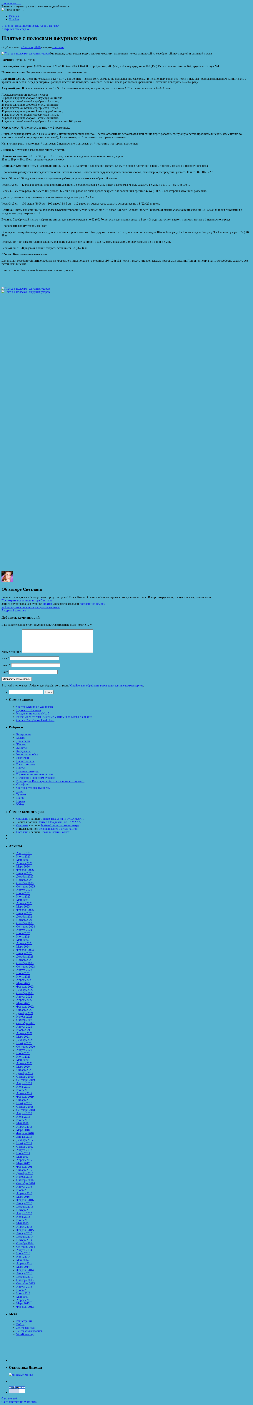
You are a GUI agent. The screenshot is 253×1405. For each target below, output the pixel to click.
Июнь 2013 (23, 1293)
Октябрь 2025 (25, 883)
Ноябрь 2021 (24, 1016)
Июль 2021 (23, 1029)
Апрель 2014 (24, 1263)
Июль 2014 (23, 1253)
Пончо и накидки (27, 771)
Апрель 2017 (24, 1160)
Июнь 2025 (23, 896)
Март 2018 (23, 1130)
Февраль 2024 (25, 949)
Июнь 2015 (23, 1220)
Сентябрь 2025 (25, 886)
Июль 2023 (23, 973)
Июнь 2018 (23, 1120)
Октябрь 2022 (25, 993)
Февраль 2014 (25, 1270)
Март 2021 (23, 1036)
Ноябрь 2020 (24, 1043)
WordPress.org (25, 1334)
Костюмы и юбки (27, 754)
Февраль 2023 (25, 986)
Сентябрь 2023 (25, 966)
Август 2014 (24, 1250)
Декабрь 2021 (24, 1013)
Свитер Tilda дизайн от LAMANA (62, 818)
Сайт (4, 672)
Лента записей (25, 1327)
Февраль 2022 (25, 1006)
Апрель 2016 (24, 1193)
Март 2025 (23, 906)
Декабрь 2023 (24, 956)
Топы (19, 791)
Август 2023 (24, 969)
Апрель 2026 (24, 863)
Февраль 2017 (25, 1166)
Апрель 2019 (24, 1093)
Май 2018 (22, 1123)
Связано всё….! (11, 3)
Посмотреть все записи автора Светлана (28, 600)
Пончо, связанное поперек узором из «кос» (30, 25)
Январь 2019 (24, 1100)
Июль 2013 (23, 1290)
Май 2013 (22, 1296)
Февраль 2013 (25, 1306)
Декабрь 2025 (24, 876)
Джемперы (23, 741)
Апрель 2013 (24, 1300)
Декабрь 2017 (24, 1140)
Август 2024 (24, 929)
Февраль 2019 (25, 1096)
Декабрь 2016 (24, 1173)
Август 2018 (24, 1113)
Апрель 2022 (24, 999)
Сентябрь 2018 (25, 1110)
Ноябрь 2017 (24, 1143)
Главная (14, 16)
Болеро (20, 737)
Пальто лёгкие (25, 761)
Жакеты (21, 744)
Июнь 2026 (23, 856)
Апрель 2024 (24, 943)
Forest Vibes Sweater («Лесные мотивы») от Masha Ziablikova (54, 716)
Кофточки (22, 757)
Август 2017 (24, 1150)
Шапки (20, 797)
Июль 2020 (23, 1053)
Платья (47, 603)
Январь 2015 (24, 1233)
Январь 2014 (24, 1273)
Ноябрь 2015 (24, 1210)
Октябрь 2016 (25, 1180)
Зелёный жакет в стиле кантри (60, 825)
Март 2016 (23, 1196)
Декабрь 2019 (24, 1073)
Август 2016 (24, 1186)
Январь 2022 (24, 1009)
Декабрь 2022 (24, 989)
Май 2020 (22, 1059)
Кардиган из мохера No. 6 (32, 713)
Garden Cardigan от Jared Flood (35, 720)
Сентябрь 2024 (25, 926)
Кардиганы (23, 751)
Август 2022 (24, 996)
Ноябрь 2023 (24, 959)
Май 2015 (22, 1223)
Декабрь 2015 (24, 1206)
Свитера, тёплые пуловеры (33, 787)
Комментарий (11, 651)
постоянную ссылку (92, 603)
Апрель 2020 (24, 1063)
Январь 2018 (24, 1136)
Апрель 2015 (24, 1226)
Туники (21, 794)
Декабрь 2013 (24, 1276)
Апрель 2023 (24, 979)
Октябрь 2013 (25, 1280)
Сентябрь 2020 (25, 1046)
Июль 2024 (23, 933)
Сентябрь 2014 (25, 1246)
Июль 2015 (23, 1216)
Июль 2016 (23, 1190)
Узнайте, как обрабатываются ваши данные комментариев (106, 685)
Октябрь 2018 (25, 1106)
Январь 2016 (24, 1203)
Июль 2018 (23, 1116)
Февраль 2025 (25, 909)
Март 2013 (23, 1303)
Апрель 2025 (24, 903)
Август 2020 (24, 1049)
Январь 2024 (24, 953)
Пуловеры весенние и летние (34, 774)
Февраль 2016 (25, 1200)
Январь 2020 (24, 1069)
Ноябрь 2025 (24, 879)
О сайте (14, 19)
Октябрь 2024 (25, 923)
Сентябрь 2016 (25, 1183)
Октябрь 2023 (25, 963)
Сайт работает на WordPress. (19, 1401)
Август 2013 (24, 1286)
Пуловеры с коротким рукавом (35, 777)
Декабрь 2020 (24, 1039)
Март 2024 (23, 946)
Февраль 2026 (25, 869)
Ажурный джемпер (15, 29)
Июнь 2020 (23, 1056)
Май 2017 (22, 1156)
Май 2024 (22, 939)
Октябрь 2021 (25, 1019)
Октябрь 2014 (25, 1243)
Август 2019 (24, 1083)
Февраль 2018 (25, 1133)
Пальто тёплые (25, 764)
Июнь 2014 (23, 1256)
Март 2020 (23, 1066)
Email (6, 665)
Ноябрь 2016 (24, 1176)
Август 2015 (24, 1213)
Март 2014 (23, 1266)
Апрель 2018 (24, 1126)
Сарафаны (22, 784)
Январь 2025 (24, 913)
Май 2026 (22, 859)
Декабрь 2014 (24, 1236)
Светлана (58, 47)
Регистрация (24, 1321)
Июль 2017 (23, 1153)
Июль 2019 (23, 1086)
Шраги (20, 801)
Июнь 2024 (23, 936)
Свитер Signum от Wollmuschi (35, 706)
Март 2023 (23, 983)
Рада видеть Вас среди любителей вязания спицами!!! (50, 781)
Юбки (20, 804)
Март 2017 (23, 1163)
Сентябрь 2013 (25, 1283)
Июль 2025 (23, 893)
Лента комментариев (29, 1331)
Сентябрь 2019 (25, 1079)
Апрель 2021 (24, 1033)
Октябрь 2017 (25, 1146)
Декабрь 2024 (24, 916)
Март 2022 (23, 1003)
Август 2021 (24, 1026)
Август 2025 (24, 889)
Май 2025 (22, 899)
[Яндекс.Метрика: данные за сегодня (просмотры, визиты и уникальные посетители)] (21, 1374)
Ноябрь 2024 (24, 919)
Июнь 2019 (23, 1090)
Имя (5, 658)
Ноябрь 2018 (24, 1103)
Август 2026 (24, 853)
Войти (20, 1324)
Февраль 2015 (25, 1230)
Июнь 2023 (23, 976)
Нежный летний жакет (55, 832)
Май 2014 (22, 1260)
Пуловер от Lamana (28, 710)
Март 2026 (23, 866)
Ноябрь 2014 (24, 1240)
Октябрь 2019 (25, 1076)
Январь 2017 (24, 1170)
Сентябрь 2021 (25, 1023)
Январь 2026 (24, 873)
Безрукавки (23, 734)
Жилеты (21, 747)
